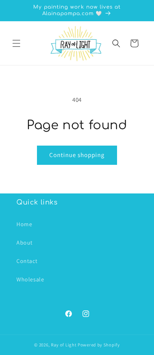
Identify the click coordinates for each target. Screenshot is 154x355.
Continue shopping (77, 155)
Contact (26, 261)
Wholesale (30, 279)
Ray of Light (63, 345)
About (24, 242)
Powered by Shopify (99, 345)
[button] (16, 43)
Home (24, 224)
